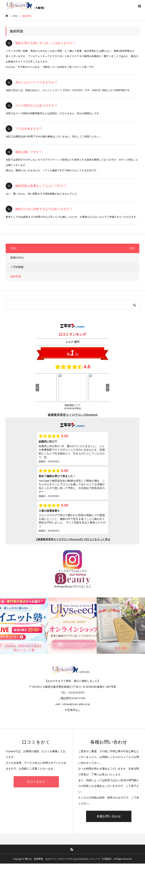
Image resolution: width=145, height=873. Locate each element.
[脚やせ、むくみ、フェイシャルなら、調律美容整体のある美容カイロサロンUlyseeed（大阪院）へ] (27, 5)
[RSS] (72, 849)
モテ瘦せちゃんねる (29, 66)
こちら (83, 570)
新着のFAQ (16, 257)
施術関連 (15, 276)
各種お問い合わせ (109, 816)
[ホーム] (7, 16)
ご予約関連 (17, 267)
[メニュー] (139, 5)
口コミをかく (36, 781)
